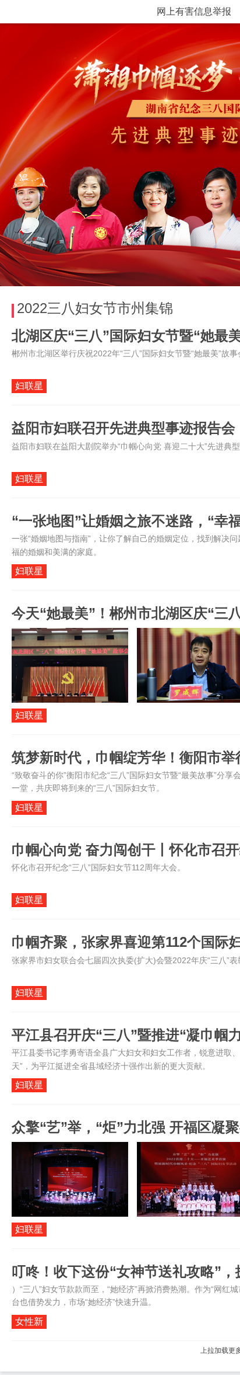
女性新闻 (29, 1323)
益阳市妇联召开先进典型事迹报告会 (123, 428)
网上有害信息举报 (194, 11)
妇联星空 (29, 387)
